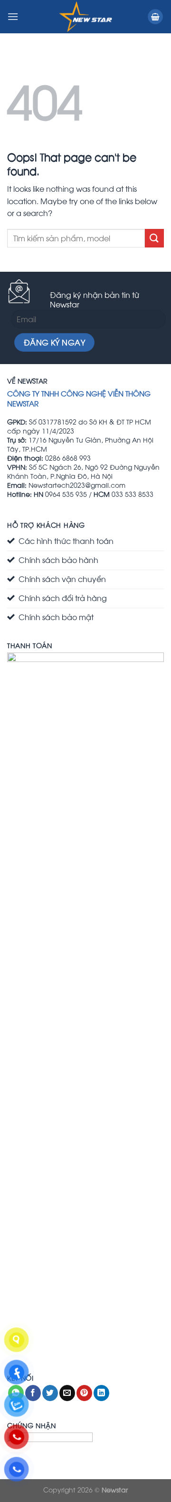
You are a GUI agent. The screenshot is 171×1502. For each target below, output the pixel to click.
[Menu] (13, 16)
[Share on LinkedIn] (101, 1393)
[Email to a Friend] (67, 1393)
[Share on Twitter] (50, 1393)
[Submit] (154, 238)
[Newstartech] (85, 16)
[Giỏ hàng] (155, 17)
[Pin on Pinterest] (84, 1393)
